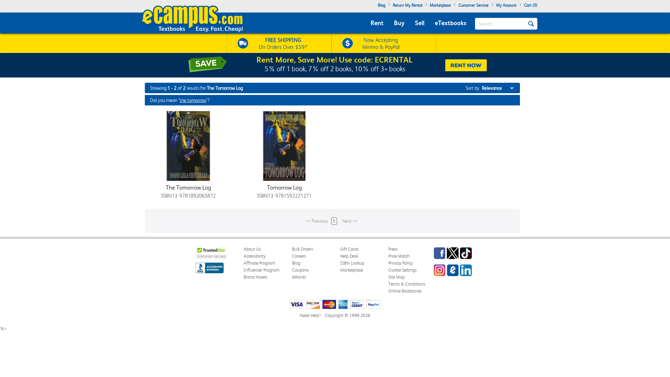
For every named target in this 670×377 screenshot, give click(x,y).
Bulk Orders (302, 249)
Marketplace (440, 5)
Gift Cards (349, 249)
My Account (506, 5)
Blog (381, 5)
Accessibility (255, 256)
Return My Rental (407, 5)
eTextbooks (450, 23)
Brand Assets (255, 277)
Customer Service (474, 5)
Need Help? (310, 315)
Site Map (396, 277)
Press (392, 249)
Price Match (399, 256)
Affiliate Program (259, 263)
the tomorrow (193, 100)
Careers (299, 256)
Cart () (530, 5)
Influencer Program (262, 270)
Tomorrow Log (284, 187)
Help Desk (349, 256)
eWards (299, 277)
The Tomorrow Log (188, 187)
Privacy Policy (400, 263)
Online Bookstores (405, 291)
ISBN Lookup (352, 263)
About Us (252, 249)
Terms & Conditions (406, 284)
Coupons (300, 270)
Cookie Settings (402, 270)
